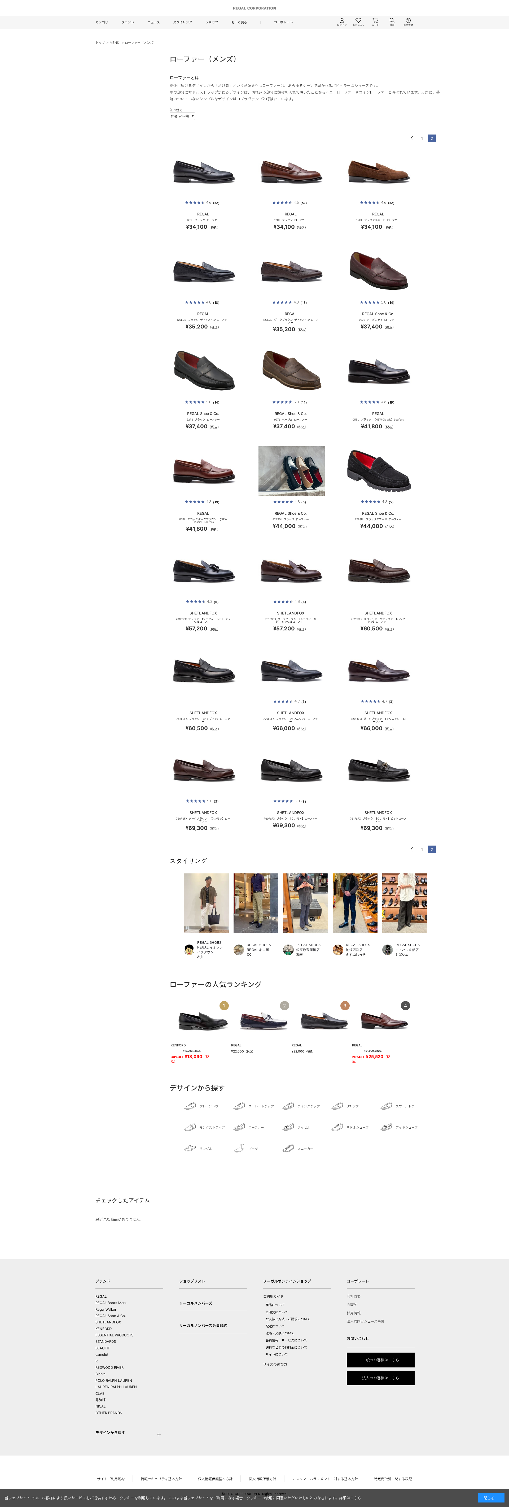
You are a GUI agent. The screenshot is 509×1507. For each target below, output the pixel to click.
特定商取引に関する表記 (393, 1479)
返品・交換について (280, 1333)
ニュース (153, 22)
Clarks (100, 1374)
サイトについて (277, 1354)
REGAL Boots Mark (110, 1303)
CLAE (99, 1393)
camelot (101, 1354)
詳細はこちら (350, 1498)
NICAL (100, 1406)
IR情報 (352, 1304)
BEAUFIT (102, 1348)
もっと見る (239, 22)
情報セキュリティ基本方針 (161, 1479)
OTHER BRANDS (108, 1413)
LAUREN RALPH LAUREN (116, 1387)
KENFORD (103, 1329)
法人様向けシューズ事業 (365, 1321)
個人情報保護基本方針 (215, 1479)
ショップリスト (192, 1281)
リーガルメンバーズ (195, 1303)
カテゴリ (101, 22)
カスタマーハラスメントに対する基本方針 (325, 1479)
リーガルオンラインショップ (287, 1281)
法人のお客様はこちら (380, 1378)
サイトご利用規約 (111, 1479)
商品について (275, 1305)
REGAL (101, 1296)
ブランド (127, 22)
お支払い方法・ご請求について (288, 1319)
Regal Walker (105, 1309)
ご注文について (277, 1312)
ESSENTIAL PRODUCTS (114, 1335)
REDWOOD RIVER (109, 1367)
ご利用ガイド (273, 1296)
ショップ (211, 22)
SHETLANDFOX (108, 1322)
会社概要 (354, 1296)
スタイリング (182, 22)
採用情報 (354, 1313)
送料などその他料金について (286, 1347)
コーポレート (283, 22)
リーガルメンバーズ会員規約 (203, 1325)
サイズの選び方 (275, 1364)
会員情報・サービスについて (286, 1340)
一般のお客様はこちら (380, 1360)
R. (97, 1361)
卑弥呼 (100, 1400)
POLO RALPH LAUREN (113, 1380)
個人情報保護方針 (262, 1479)
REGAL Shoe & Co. (110, 1316)
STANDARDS (105, 1341)
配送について (275, 1326)
